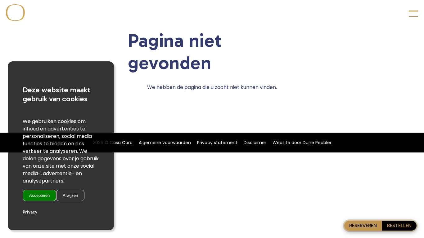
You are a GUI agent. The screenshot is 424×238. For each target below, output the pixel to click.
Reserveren (363, 225)
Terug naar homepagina (212, 102)
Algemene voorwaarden (165, 142)
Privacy (30, 212)
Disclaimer (255, 142)
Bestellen (399, 225)
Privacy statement (217, 142)
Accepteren (39, 195)
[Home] (13, 19)
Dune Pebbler (317, 142)
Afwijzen (70, 195)
